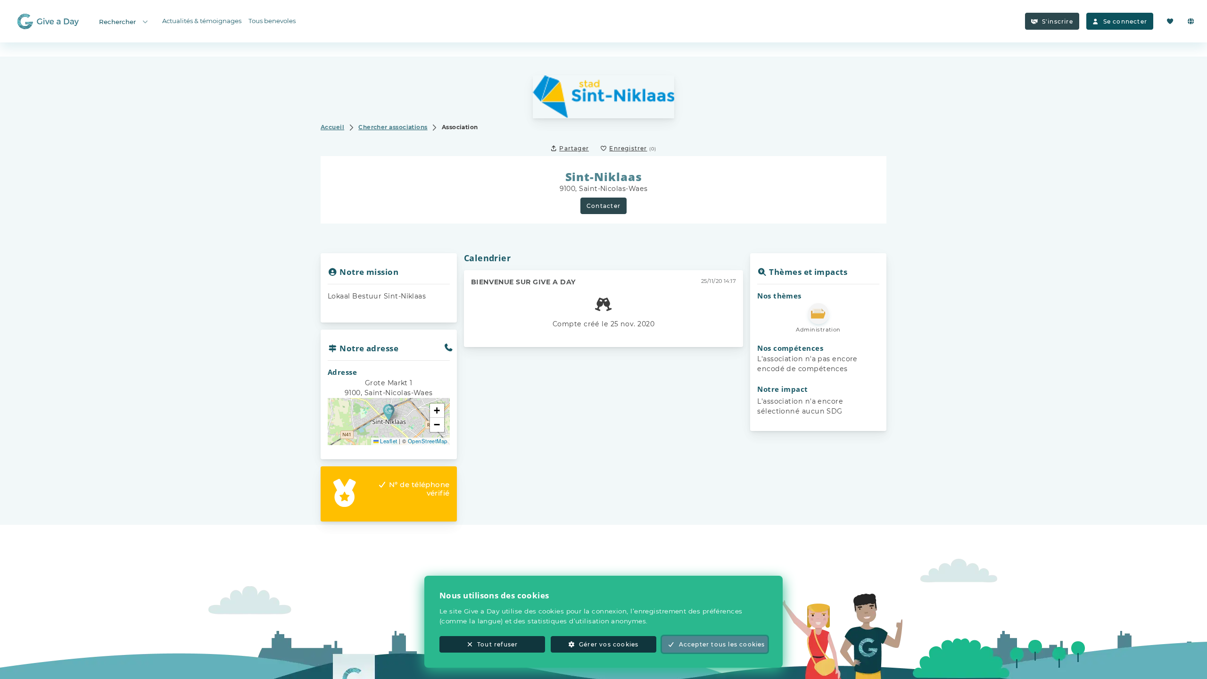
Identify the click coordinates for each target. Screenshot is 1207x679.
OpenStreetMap (427, 441)
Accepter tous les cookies (722, 644)
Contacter (603, 205)
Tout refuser (497, 644)
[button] (389, 412)
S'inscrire (1057, 21)
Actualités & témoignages (201, 21)
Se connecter (1125, 21)
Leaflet (388, 441)
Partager (574, 148)
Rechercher (117, 21)
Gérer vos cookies (608, 644)
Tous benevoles (272, 21)
